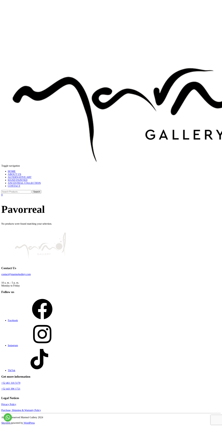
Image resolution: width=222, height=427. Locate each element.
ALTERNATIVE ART (20, 177)
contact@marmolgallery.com (16, 274)
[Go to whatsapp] (8, 417)
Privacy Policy (8, 404)
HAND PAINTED (17, 180)
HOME (12, 171)
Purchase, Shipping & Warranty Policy (21, 410)
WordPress (29, 422)
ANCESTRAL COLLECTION (24, 183)
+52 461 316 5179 (10, 383)
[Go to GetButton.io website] (8, 424)
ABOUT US (14, 174)
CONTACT (14, 186)
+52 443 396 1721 (10, 388)
